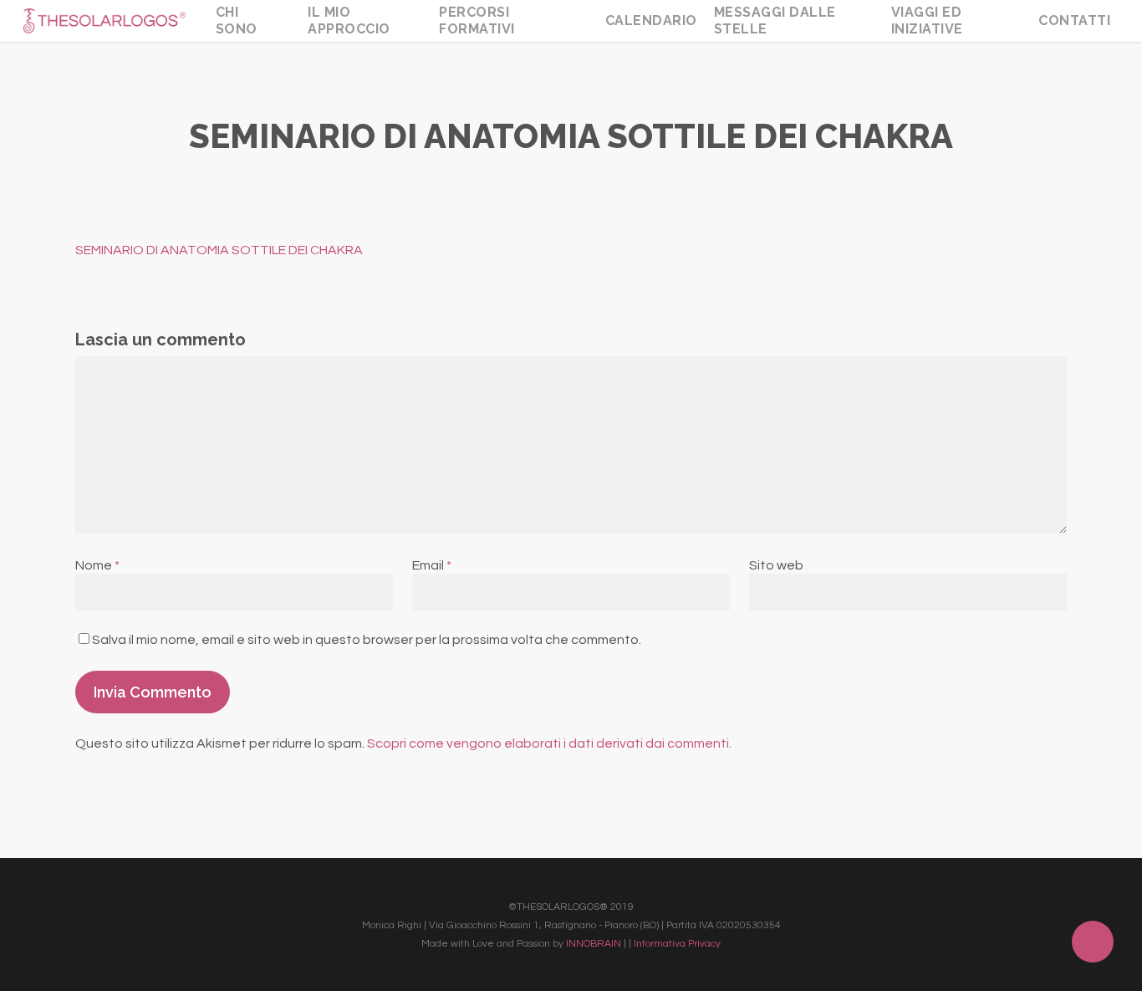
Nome (97, 565)
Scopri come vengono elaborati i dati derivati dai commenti (548, 743)
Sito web (776, 565)
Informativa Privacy (677, 943)
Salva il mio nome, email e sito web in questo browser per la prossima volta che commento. (366, 639)
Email (431, 565)
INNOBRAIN (593, 943)
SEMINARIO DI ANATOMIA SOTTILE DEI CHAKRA (219, 250)
